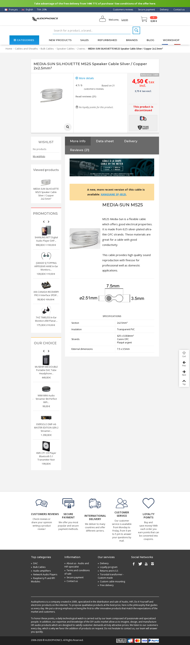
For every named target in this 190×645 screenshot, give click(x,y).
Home (9, 48)
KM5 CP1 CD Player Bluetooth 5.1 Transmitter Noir (46, 456)
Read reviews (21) (86, 96)
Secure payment (146, 9)
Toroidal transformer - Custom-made (111, 576)
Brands (132, 40)
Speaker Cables (66, 48)
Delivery (164, 9)
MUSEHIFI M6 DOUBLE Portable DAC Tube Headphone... (46, 370)
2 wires (81, 48)
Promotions (45, 214)
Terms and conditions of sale (77, 572)
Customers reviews (123, 9)
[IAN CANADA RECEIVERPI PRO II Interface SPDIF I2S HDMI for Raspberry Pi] (46, 285)
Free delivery (106, 585)
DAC (34, 563)
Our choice (45, 343)
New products (60, 40)
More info (78, 141)
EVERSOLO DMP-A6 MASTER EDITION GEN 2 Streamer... (46, 428)
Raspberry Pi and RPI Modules (43, 580)
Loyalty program (107, 567)
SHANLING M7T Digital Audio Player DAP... (46, 239)
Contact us (179, 9)
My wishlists (39, 156)
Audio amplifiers (41, 570)
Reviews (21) (79, 150)
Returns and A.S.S (108, 570)
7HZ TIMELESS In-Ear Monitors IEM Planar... (46, 319)
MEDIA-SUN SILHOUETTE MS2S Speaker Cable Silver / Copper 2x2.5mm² (46, 193)
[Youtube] (146, 564)
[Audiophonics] (45, 19)
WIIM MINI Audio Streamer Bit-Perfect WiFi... (46, 399)
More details (86, 78)
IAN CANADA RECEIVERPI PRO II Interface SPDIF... (46, 293)
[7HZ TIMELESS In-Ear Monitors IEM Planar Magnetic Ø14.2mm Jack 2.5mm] (46, 311)
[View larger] (68, 127)
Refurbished (107, 40)
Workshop (171, 40)
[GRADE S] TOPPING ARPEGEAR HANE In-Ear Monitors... (46, 266)
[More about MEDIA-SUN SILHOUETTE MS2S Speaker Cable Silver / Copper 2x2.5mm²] (46, 182)
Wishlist (46, 142)
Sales (84, 40)
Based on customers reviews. (99, 87)
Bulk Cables (47, 48)
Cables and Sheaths (26, 48)
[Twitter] (139, 564)
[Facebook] (133, 564)
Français (13, 9)
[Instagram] (152, 564)
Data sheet (105, 141)
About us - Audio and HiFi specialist (76, 565)
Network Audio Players (44, 574)
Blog (150, 40)
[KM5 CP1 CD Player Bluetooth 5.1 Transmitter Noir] (46, 446)
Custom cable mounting (111, 581)
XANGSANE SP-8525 (113, 194)
